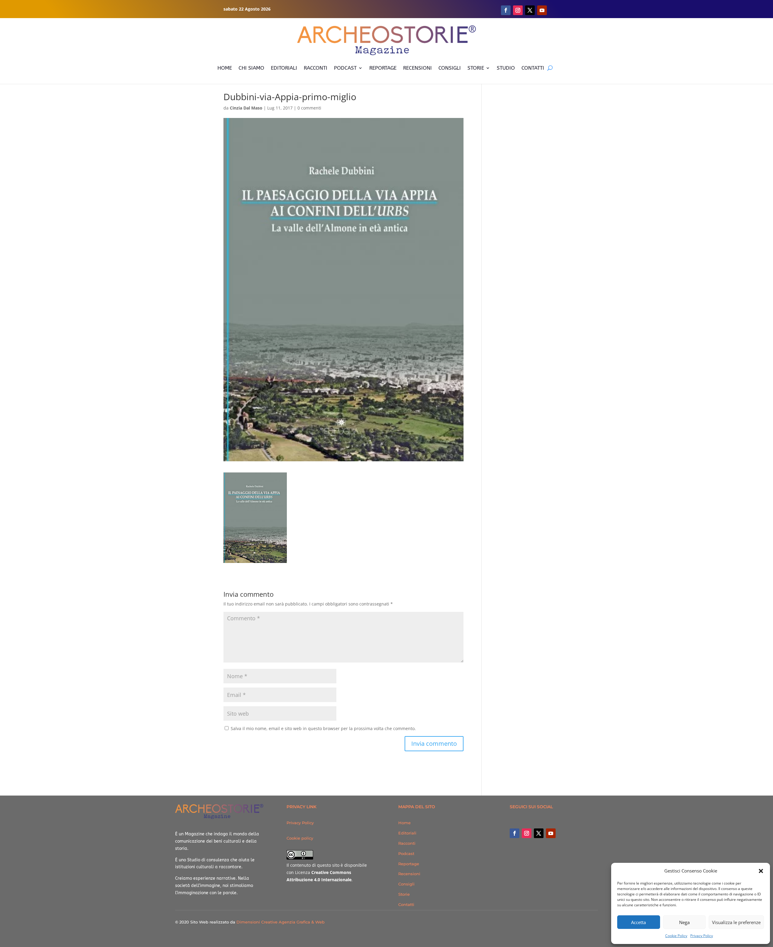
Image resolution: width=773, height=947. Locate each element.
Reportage (408, 863)
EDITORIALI (284, 68)
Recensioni (409, 873)
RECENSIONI (417, 68)
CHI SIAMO (251, 68)
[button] (761, 871)
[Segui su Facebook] (506, 10)
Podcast (406, 853)
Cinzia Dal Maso (246, 108)
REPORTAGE (382, 68)
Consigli (406, 884)
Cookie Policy (676, 935)
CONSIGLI (449, 68)
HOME (224, 68)
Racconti (406, 843)
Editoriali (407, 833)
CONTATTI (532, 68)
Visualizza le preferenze (736, 922)
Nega (684, 922)
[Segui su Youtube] (542, 10)
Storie (404, 894)
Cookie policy (300, 838)
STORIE (475, 68)
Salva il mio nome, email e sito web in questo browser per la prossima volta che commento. (323, 728)
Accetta (638, 922)
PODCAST (345, 68)
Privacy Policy (701, 935)
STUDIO (506, 68)
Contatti (406, 904)
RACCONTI (315, 68)
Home (404, 822)
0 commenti (309, 108)
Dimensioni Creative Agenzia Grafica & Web (280, 922)
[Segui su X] (530, 10)
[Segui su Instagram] (518, 10)
